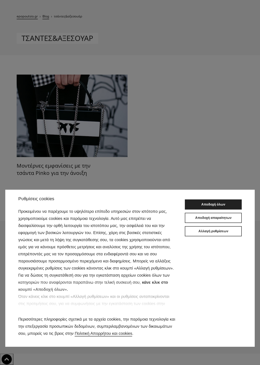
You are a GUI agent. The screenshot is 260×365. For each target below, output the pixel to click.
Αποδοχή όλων (213, 204)
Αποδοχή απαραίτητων (213, 217)
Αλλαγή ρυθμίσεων (213, 231)
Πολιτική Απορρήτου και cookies (103, 333)
